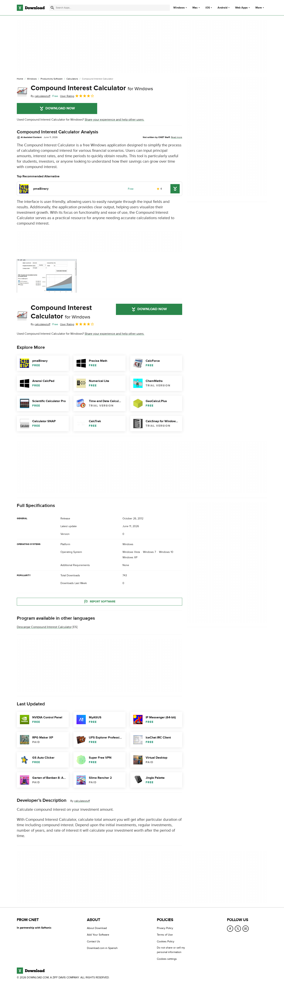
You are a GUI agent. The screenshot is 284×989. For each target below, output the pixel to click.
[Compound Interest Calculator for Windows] (22, 91)
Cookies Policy (165, 941)
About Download (97, 928)
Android (222, 7)
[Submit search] (52, 8)
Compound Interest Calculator (92, 88)
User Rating (67, 96)
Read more (176, 137)
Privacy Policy (165, 928)
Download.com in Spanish (102, 948)
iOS (207, 7)
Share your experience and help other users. (114, 120)
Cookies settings (167, 958)
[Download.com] (31, 8)
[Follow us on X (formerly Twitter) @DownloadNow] (238, 929)
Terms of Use (165, 934)
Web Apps (241, 7)
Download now (60, 108)
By (40, 96)
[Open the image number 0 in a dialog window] (47, 276)
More (258, 7)
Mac (195, 7)
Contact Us (93, 941)
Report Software (102, 601)
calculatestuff (82, 801)
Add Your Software (98, 934)
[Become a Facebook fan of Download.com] (230, 929)
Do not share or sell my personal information (171, 950)
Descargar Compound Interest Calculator (44, 627)
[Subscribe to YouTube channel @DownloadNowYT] (245, 929)
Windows (179, 7)
